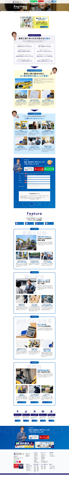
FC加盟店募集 (43, 458)
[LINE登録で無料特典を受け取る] (24, 445)
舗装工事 (35, 457)
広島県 (38, 467)
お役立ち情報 (51, 452)
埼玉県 (35, 471)
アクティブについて (43, 452)
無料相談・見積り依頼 (29, 465)
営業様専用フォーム (28, 469)
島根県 (35, 469)
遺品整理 (35, 461)
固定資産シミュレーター (29, 467)
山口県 (38, 469)
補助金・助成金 (28, 455)
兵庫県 (38, 470)
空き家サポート (36, 459)
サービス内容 (35, 452)
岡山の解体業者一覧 (52, 456)
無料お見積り (27, 456)
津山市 (35, 467)
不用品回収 (35, 460)
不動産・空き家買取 (36, 462)
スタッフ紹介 (42, 460)
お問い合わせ (28, 464)
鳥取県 (38, 468)
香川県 (35, 470)
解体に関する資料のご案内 (44, 461)
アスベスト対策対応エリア (44, 464)
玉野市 (38, 466)
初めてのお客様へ (33, 2)
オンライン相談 (28, 468)
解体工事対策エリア (36, 464)
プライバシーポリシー (33, 197)
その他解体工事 (36, 458)
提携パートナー (43, 459)
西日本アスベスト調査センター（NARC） (52, 468)
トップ (28, 2)
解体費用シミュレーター (29, 466)
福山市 (35, 468)
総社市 (35, 466)
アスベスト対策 (36, 456)
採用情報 (42, 456)
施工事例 (49, 2)
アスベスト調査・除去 (52, 466)
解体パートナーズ (52, 465)
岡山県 (35, 465)
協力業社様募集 (43, 457)
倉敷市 (38, 465)
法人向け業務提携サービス (44, 462)
